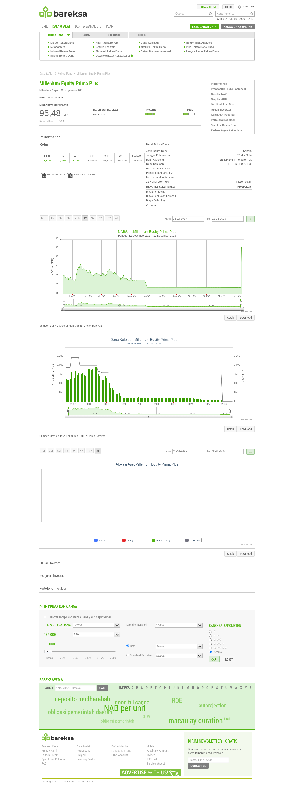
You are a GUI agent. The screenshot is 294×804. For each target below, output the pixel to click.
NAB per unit (125, 708)
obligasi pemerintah (117, 721)
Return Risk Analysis (199, 42)
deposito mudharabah (82, 699)
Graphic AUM (219, 99)
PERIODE (50, 634)
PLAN (109, 26)
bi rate (227, 718)
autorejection (212, 705)
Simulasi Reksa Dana (109, 51)
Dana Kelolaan (150, 42)
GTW (146, 716)
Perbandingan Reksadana (227, 130)
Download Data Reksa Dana (113, 55)
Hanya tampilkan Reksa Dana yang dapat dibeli (81, 617)
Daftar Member (120, 746)
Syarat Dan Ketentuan (54, 759)
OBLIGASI (114, 35)
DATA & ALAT (61, 26)
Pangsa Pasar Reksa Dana (202, 51)
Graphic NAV (219, 94)
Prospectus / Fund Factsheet (228, 89)
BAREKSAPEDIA (51, 679)
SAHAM (86, 35)
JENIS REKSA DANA (57, 625)
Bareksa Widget (156, 763)
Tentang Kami (50, 746)
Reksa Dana (64, 73)
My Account (248, 6)
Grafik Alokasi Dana (223, 104)
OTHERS (142, 35)
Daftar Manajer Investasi (156, 51)
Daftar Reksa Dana (62, 42)
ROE (177, 700)
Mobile (150, 746)
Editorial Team (50, 755)
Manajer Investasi (136, 625)
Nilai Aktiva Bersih (107, 42)
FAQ (44, 763)
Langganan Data (121, 751)
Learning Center (86, 759)
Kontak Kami (49, 751)
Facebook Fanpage (158, 751)
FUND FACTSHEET (84, 174)
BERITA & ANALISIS (88, 26)
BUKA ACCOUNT (208, 7)
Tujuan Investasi (221, 109)
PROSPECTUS (56, 174)
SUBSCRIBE (198, 766)
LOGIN (228, 7)
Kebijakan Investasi (223, 114)
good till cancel (133, 702)
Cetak (230, 317)
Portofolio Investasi (223, 119)
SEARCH (47, 688)
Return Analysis (105, 47)
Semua (218, 652)
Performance (219, 83)
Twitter (151, 755)
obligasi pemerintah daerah (80, 712)
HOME (43, 26)
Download (246, 317)
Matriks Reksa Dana (153, 47)
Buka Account (119, 755)
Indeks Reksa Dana (62, 55)
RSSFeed (152, 759)
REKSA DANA (55, 35)
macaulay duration (196, 720)
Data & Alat (46, 73)
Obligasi (81, 755)
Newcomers (57, 47)
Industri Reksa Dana (62, 51)
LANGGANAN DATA (204, 27)
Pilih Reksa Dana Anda (200, 47)
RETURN (49, 644)
